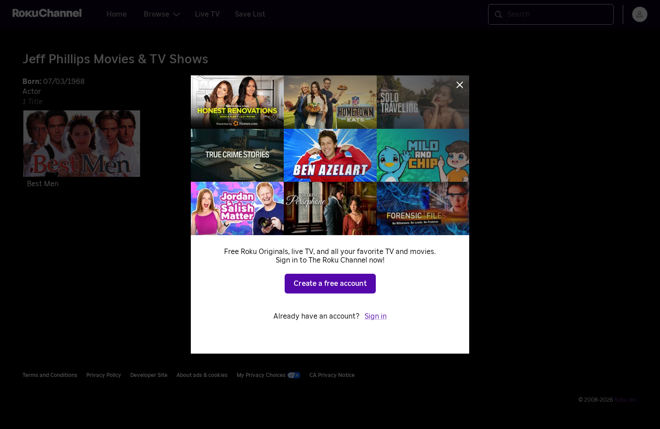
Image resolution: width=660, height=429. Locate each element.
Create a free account (330, 283)
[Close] (460, 85)
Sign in (376, 316)
